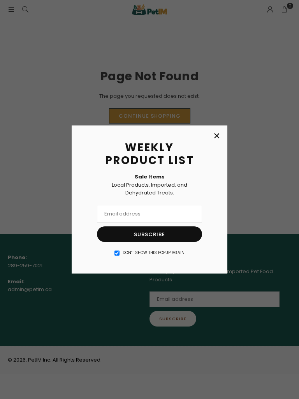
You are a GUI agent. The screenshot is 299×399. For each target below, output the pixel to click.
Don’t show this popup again (154, 253)
